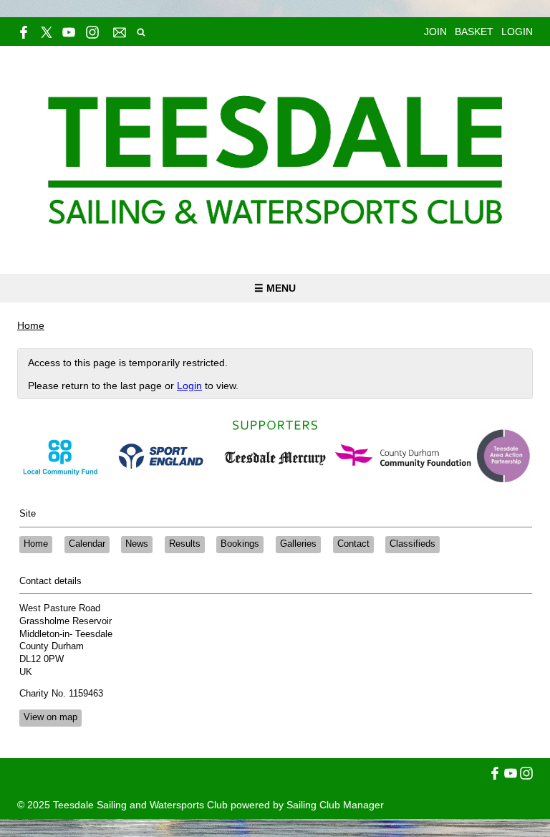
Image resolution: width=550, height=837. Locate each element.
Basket (474, 31)
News (136, 544)
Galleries (298, 544)
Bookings (240, 544)
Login (517, 31)
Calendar (87, 544)
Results (185, 544)
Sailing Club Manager (335, 804)
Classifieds (412, 544)
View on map (50, 717)
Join (435, 31)
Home (30, 325)
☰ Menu (275, 288)
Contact (353, 544)
